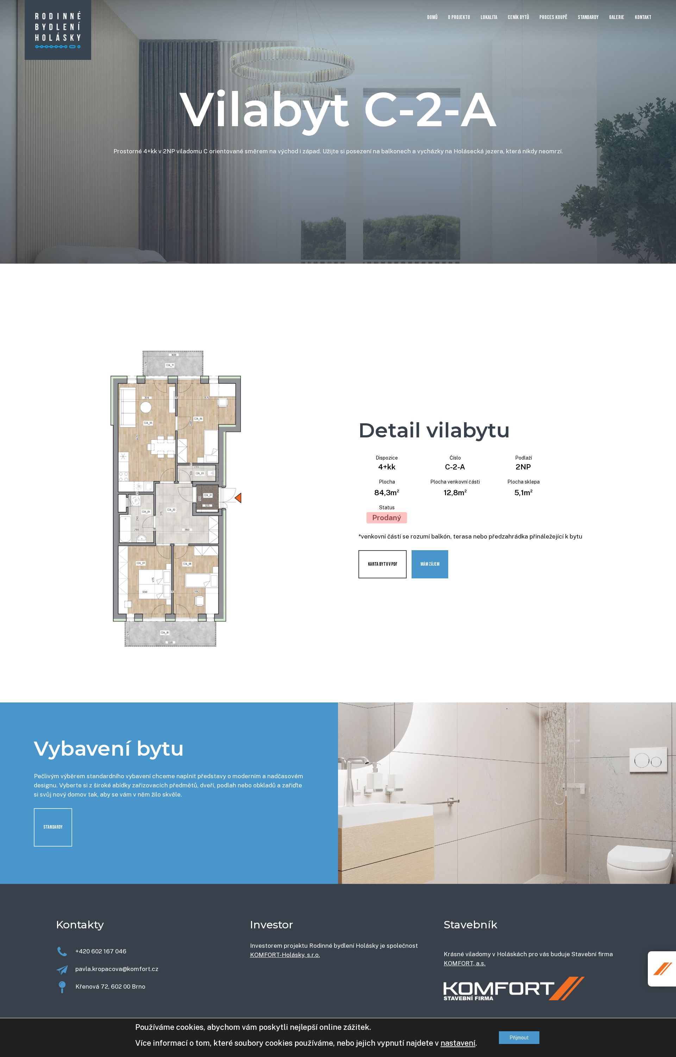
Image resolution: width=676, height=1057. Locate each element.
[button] (53, 827)
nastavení (457, 1042)
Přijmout (519, 1037)
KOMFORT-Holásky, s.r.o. (285, 954)
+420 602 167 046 (100, 951)
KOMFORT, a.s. (465, 963)
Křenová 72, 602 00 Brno (110, 986)
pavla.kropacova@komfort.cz (116, 968)
